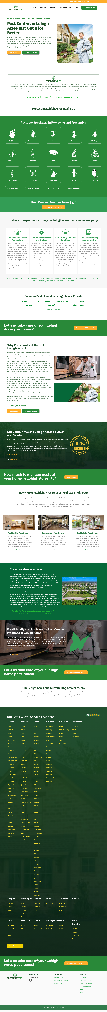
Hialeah (10, 743)
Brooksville (11, 833)
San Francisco (50, 736)
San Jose (49, 733)
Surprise (23, 754)
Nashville (75, 726)
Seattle (23, 903)
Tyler (35, 860)
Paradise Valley (25, 836)
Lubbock (36, 771)
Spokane (23, 906)
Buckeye (23, 767)
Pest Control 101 (84, 977)
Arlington (36, 740)
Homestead (11, 781)
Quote (82, 992)
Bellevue (23, 910)
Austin (35, 733)
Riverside (49, 767)
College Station (38, 833)
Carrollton (36, 816)
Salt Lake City (50, 903)
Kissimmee (11, 788)
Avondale (23, 781)
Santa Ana (49, 771)
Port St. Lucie (12, 747)
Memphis (74, 730)
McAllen (36, 805)
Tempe (23, 764)
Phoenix (23, 726)
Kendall (10, 792)
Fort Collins (62, 743)
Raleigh (74, 932)
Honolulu (74, 903)
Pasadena (36, 802)
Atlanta (61, 925)
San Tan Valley (25, 778)
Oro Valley (24, 809)
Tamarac (10, 805)
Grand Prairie (37, 788)
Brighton (61, 733)
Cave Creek (24, 840)
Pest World (14, 459)
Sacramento (49, 743)
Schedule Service (31, 52)
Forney (36, 891)
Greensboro (75, 935)
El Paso (36, 754)
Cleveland (11, 928)
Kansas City (37, 932)
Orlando (10, 726)
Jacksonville (11, 730)
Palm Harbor (11, 829)
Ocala (9, 819)
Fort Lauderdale (12, 757)
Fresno (48, 740)
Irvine (48, 761)
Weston (10, 812)
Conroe (36, 864)
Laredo (36, 774)
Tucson (23, 730)
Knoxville (74, 733)
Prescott (23, 812)
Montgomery (37, 881)
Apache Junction (25, 823)
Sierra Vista (24, 816)
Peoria (22, 757)
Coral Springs (12, 774)
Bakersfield (49, 754)
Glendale (23, 743)
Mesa (22, 733)
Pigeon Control (58, 983)
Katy (35, 747)
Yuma (22, 774)
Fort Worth (37, 743)
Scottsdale (24, 761)
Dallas (35, 730)
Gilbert (23, 740)
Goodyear (23, 771)
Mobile (61, 910)
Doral (9, 798)
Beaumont (36, 850)
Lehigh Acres (11, 778)
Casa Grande (24, 792)
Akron (9, 935)
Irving (35, 778)
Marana (23, 798)
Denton (36, 795)
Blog (81, 989)
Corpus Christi (38, 757)
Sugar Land (37, 857)
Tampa (10, 736)
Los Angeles (50, 726)
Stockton (49, 764)
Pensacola (11, 836)
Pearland (36, 826)
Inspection (83, 998)
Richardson (37, 836)
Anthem (23, 833)
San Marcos (37, 874)
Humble (36, 885)
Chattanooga (76, 736)
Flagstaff (23, 747)
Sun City (23, 826)
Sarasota (10, 826)
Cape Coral (11, 750)
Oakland (48, 750)
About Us (82, 995)
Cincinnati (11, 932)
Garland (36, 781)
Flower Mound (38, 867)
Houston (36, 726)
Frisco (35, 761)
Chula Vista (49, 774)
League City (37, 843)
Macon (61, 932)
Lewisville (36, 819)
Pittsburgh (49, 928)
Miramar (10, 771)
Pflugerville (37, 895)
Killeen (35, 792)
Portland (10, 903)
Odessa (36, 847)
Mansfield (36, 871)
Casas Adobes (25, 788)
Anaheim (48, 757)
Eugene (10, 906)
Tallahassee (11, 754)
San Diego (49, 730)
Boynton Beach (12, 785)
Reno (35, 910)
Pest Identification (85, 1001)
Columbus (11, 925)
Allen (35, 854)
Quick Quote (14, 52)
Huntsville (62, 903)
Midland (36, 812)
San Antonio (37, 736)
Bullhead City (24, 819)
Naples (10, 840)
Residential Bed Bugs (86, 983)
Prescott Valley (25, 805)
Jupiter (10, 823)
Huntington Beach (51, 778)
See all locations (15, 946)
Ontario (48, 785)
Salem (10, 910)
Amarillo (36, 764)
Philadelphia (49, 925)
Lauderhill (10, 802)
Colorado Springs (64, 730)
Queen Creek (24, 785)
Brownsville (37, 767)
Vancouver (24, 917)
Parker (61, 736)
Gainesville (11, 767)
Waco (35, 809)
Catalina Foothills (26, 802)
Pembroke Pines (12, 761)
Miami (9, 733)
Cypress (36, 888)
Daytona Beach (12, 795)
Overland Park (38, 928)
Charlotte (74, 928)
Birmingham (62, 906)
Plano (35, 750)
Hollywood (11, 764)
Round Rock (37, 829)
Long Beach (49, 747)
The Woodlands (38, 840)
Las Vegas (37, 903)
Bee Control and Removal (61, 980)
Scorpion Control (58, 977)
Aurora (61, 740)
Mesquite (36, 798)
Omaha (23, 925)
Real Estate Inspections (86, 980)
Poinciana (11, 809)
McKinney (36, 785)
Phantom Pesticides (85, 986)
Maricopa (23, 750)
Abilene (36, 823)
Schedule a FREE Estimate (53, 207)
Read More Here (12, 454)
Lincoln (23, 928)
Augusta (61, 928)
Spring (35, 878)
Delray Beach (12, 816)
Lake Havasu (24, 795)
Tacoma (23, 913)
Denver (61, 726)
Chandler (23, 736)
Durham (74, 939)
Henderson (37, 906)
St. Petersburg (12, 740)
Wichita (36, 925)
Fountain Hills (25, 829)
